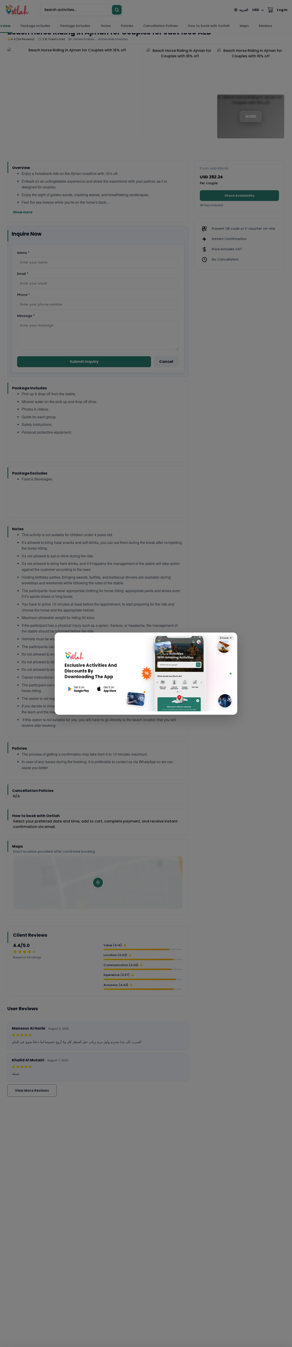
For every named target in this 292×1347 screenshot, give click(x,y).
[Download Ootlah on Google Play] (78, 689)
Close (226, 638)
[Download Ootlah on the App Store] (106, 689)
